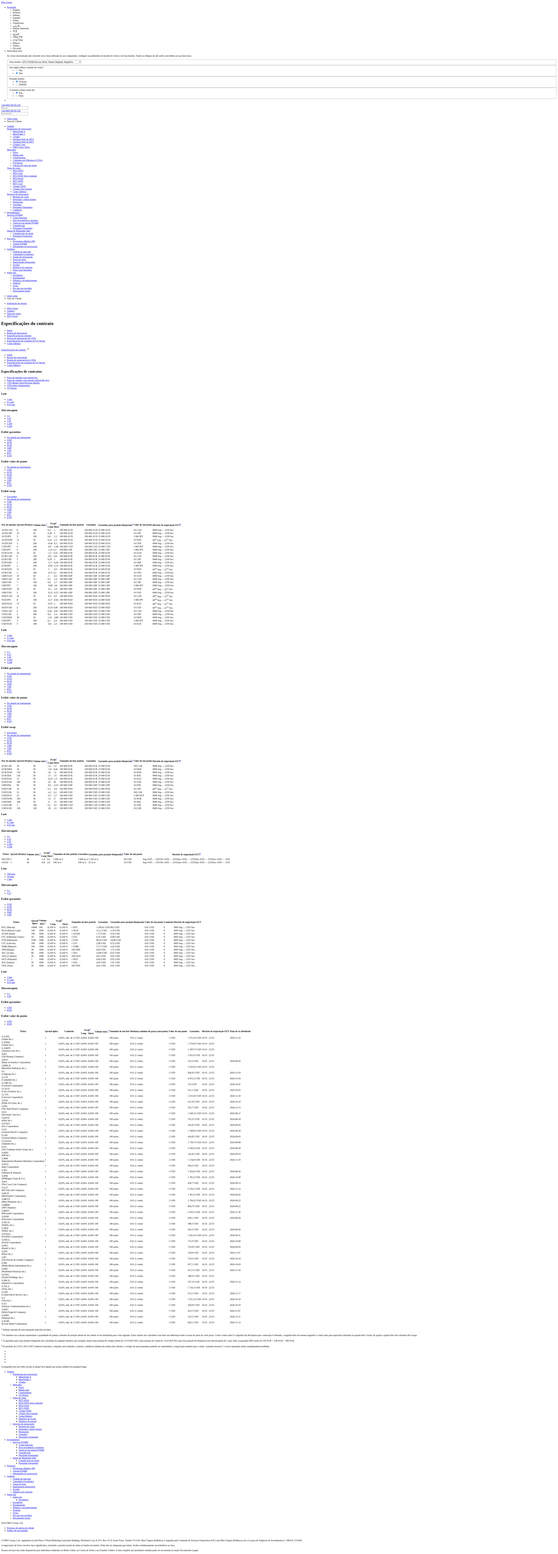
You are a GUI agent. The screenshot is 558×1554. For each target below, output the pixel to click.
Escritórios (18, 275)
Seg (20, 93)
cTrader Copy (19, 144)
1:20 (9, 996)
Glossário (17, 204)
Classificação (19, 225)
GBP (9, 448)
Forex (15, 152)
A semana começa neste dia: (22, 90)
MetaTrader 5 (19, 134)
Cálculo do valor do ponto (25, 165)
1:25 (9, 418)
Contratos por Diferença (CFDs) (27, 160)
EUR (9, 442)
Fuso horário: (15, 62)
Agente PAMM (20, 244)
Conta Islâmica (19, 191)
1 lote (9, 399)
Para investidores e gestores (25, 220)
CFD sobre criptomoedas (18, 385)
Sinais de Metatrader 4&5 (18, 231)
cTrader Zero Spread (22, 189)
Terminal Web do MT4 (23, 139)
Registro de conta (21, 197)
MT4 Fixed (18, 178)
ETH (9, 456)
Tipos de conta (13, 168)
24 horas (23, 81)
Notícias (16, 283)
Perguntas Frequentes (22, 207)
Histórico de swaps (27, 1418)
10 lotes (10, 876)
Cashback (17, 210)
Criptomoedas (19, 157)
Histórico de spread (27, 1421)
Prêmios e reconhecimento (25, 280)
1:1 (8, 416)
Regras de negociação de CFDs (21, 338)
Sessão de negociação (23, 257)
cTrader (16, 136)
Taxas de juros (19, 259)
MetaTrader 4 (19, 131)
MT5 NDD (18, 181)
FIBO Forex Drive (21, 147)
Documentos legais (21, 291)
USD (9, 440)
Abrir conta (12, 118)
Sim (20, 70)
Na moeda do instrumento (19, 437)
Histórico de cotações (22, 267)
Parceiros (11, 238)
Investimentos (13, 212)
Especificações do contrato (19, 335)
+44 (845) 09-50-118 (10, 105)
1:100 (9, 423)
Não (21, 73)
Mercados (11, 150)
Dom (21, 96)
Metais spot (18, 155)
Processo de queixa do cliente (20, 1528)
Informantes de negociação (25, 246)
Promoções (18, 202)
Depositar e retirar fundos (24, 199)
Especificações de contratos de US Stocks (26, 341)
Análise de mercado (22, 252)
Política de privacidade (17, 1530)
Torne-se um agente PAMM (25, 223)
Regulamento (19, 278)
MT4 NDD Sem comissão (25, 176)
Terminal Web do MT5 (23, 142)
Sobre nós (11, 272)
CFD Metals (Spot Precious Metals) (23, 383)
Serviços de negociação (17, 194)
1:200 (9, 426)
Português (11, 7)
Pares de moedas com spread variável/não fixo (28, 380)
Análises (11, 249)
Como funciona (20, 218)
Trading (10, 126)
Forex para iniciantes (22, 270)
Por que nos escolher (22, 288)
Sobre (9, 330)
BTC (9, 453)
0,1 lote (10, 402)
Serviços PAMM (14, 215)
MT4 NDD (18, 170)
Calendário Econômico (23, 254)
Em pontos (12, 496)
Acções (16, 265)
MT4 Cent (17, 173)
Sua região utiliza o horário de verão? (26, 67)
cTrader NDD (19, 186)
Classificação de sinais (23, 233)
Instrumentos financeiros (24, 262)
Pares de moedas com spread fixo (22, 377)
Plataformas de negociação (19, 129)
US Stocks (18, 163)
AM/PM (22, 84)
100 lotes (11, 874)
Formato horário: (17, 79)
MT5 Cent (17, 184)
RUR (9, 445)
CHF (9, 450)
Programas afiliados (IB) (24, 241)
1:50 (9, 421)
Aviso (15, 285)
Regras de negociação (17, 333)
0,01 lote (11, 404)
